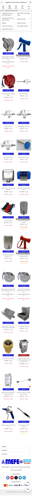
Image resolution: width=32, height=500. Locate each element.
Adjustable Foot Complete (23, 157)
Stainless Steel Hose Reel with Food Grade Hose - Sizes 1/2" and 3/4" (24, 290)
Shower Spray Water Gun (8, 157)
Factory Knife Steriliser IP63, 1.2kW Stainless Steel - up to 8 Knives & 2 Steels (23, 360)
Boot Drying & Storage (22, 26)
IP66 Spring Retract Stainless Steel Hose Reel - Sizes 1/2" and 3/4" (8, 58)
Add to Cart (24, 53)
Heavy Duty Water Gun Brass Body (24, 56)
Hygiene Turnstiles (21, 19)
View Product (8, 53)
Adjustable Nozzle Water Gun (24, 126)
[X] (16, 477)
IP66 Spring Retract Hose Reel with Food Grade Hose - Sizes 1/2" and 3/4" (8, 290)
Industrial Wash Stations (7, 29)
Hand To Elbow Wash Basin (23, 326)
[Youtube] (12, 477)
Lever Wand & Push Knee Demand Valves (7, 19)
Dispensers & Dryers (21, 23)
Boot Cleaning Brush (8, 220)
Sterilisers (4, 23)
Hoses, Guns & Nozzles (7, 26)
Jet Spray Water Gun (8, 126)
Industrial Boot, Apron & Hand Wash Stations (7, 14)
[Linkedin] (20, 477)
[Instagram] (24, 477)
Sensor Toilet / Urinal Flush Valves (23, 14)
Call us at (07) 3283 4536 (16, 470)
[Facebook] (8, 477)
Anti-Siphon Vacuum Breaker (8, 358)
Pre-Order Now (23, 355)
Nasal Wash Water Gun (24, 93)
